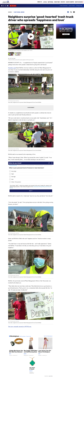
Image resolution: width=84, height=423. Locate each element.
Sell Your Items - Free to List (25, 336)
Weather (57, 2)
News (10, 12)
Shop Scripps (70, 2)
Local (45, 2)
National (50, 2)
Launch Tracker (72, 5)
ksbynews (2, 5)
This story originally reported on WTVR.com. (19, 326)
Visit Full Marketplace (48, 336)
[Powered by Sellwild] (50, 376)
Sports (63, 2)
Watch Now (78, 2)
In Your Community (63, 5)
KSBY (6, 5)
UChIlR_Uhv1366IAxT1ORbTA (8, 5)
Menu (39, 1)
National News (19, 12)
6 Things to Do (79, 5)
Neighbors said (12, 68)
